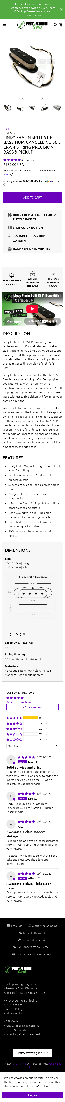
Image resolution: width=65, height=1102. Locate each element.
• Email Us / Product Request (22, 1034)
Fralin (6, 128)
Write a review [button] (32, 707)
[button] (12, 160)
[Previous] (23, 98)
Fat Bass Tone (19, 1063)
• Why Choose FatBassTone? (21, 1025)
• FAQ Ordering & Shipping (20, 1000)
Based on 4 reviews (18, 702)
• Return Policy (13, 1009)
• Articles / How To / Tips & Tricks (25, 992)
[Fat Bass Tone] (32, 25)
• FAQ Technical (13, 1005)
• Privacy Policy (13, 1013)
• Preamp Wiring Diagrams (20, 988)
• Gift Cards (11, 1021)
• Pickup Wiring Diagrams (20, 984)
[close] (61, 9)
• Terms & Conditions (17, 1030)
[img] (26, 757)
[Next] (41, 98)
